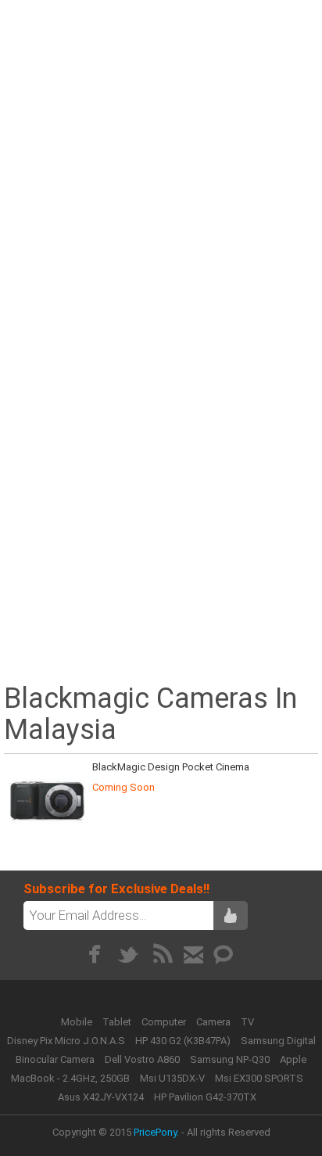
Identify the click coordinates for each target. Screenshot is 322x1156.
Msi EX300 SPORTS (259, 1078)
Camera (214, 1022)
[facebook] (94, 954)
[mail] (193, 954)
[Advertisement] (161, 166)
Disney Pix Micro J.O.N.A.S (66, 1041)
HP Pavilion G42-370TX (205, 1097)
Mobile (78, 1022)
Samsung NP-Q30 (230, 1059)
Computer (164, 1022)
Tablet (118, 1022)
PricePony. (156, 1132)
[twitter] (128, 954)
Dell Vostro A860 (142, 1059)
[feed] (163, 954)
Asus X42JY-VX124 (101, 1097)
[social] (224, 954)
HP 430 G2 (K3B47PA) (183, 1041)
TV (247, 1022)
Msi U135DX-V (172, 1078)
